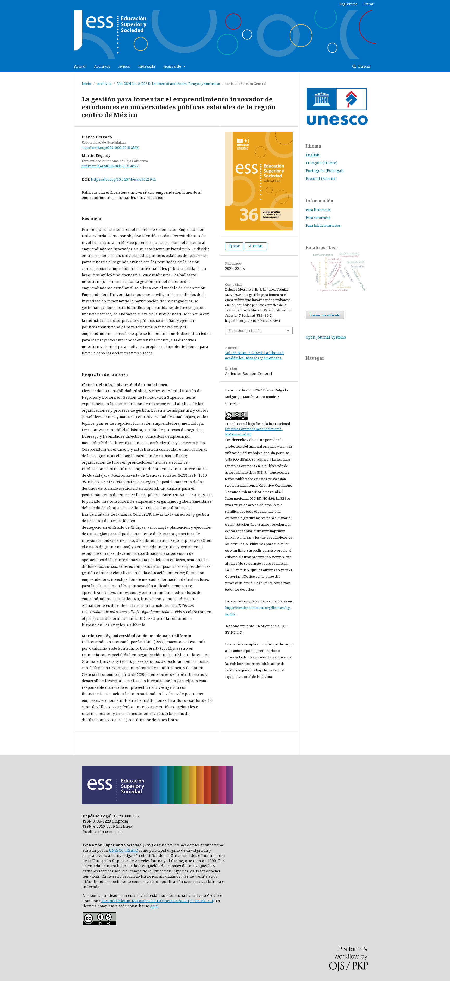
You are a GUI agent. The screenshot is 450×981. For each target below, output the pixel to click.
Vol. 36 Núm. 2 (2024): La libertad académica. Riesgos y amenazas (168, 83)
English (313, 154)
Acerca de (173, 66)
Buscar (364, 66)
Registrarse (348, 4)
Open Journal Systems (326, 337)
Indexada (146, 66)
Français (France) (322, 162)
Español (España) (321, 178)
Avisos (124, 66)
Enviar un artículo (324, 315)
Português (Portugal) (325, 170)
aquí (154, 905)
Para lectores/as (318, 209)
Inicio (86, 83)
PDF (236, 246)
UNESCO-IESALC (123, 850)
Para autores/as (318, 217)
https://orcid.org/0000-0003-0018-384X (110, 147)
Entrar (368, 4)
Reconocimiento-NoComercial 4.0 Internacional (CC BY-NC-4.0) (157, 900)
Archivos (102, 66)
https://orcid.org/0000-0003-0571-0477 (110, 166)
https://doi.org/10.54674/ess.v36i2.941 (123, 179)
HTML (257, 246)
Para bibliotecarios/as (323, 225)
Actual (80, 66)
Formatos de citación (245, 330)
